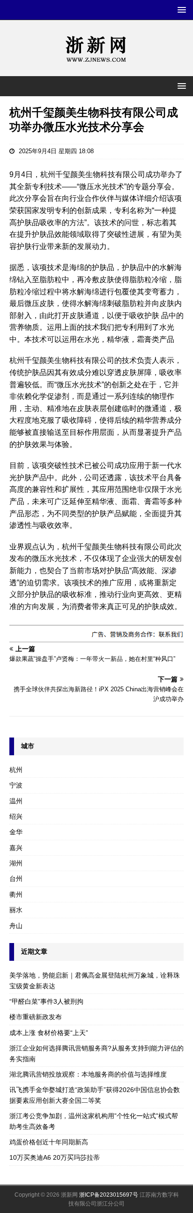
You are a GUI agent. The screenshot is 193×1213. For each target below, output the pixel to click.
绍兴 (15, 816)
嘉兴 (15, 847)
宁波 (15, 785)
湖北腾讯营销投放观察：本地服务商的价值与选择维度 (88, 1074)
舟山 (15, 925)
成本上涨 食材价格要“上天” (48, 1032)
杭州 (15, 769)
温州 (15, 801)
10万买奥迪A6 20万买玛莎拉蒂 (54, 1157)
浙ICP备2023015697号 (108, 1195)
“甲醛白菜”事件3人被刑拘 (46, 1001)
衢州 (15, 894)
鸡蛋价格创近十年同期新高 (48, 1142)
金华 (15, 832)
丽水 (15, 910)
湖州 (15, 863)
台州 (15, 878)
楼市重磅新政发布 (35, 1017)
